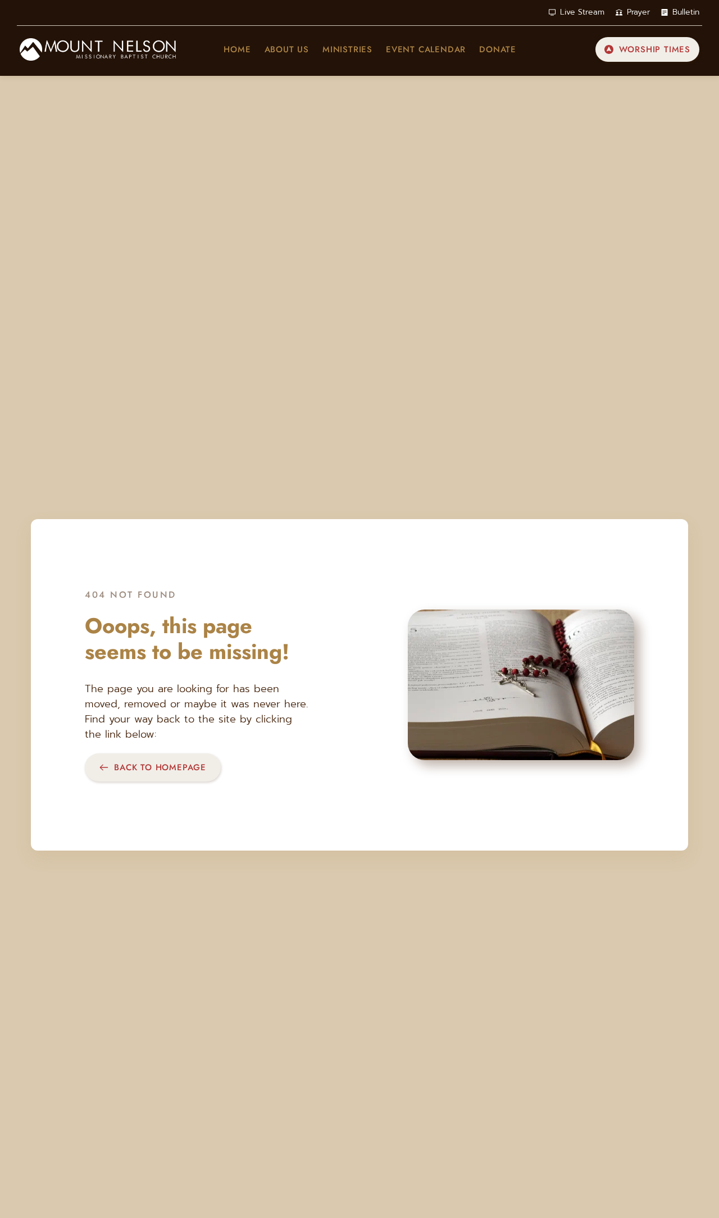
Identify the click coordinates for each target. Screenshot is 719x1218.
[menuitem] (237, 50)
